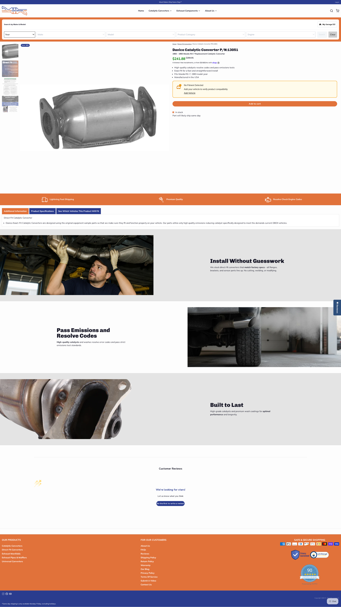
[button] (254, 103)
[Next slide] (165, 117)
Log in (337, 2)
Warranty (146, 565)
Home (141, 10)
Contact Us (146, 584)
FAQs (143, 549)
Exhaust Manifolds (11, 553)
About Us (209, 10)
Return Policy (147, 561)
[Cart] (336, 10)
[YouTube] (10, 593)
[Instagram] (3, 593)
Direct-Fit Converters (185, 44)
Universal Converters (12, 561)
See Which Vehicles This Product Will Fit (78, 211)
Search (322, 34)
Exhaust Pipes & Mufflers (14, 557)
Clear (332, 34)
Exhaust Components (187, 10)
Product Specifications (42, 211)
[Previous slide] (23, 117)
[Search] (330, 10)
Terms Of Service (149, 576)
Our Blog (145, 569)
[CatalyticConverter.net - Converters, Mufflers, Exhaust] (14, 10)
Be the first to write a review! (170, 503)
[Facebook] (6, 593)
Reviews (145, 553)
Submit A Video (148, 580)
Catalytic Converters (159, 10)
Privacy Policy (148, 573)
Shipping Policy (148, 557)
